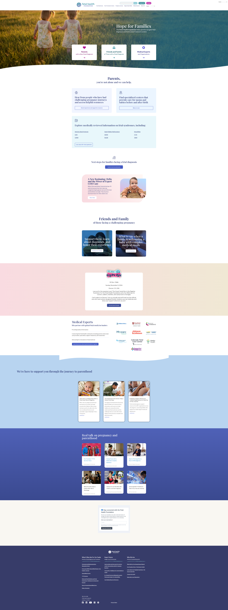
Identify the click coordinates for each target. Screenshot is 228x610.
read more (82, 415)
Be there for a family (97, 250)
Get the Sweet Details (114, 305)
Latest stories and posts (114, 167)
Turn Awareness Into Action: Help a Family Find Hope (114, 399)
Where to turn (136, 108)
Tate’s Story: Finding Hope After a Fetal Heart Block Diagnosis (89, 399)
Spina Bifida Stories (86, 573)
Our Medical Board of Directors (111, 579)
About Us (143, 5)
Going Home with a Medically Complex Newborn (111, 460)
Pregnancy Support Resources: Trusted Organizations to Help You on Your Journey (139, 400)
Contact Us (142, 3)
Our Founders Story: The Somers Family (136, 567)
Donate (148, 3)
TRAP (135, 137)
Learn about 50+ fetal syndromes (84, 144)
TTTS (135, 134)
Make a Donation (85, 588)
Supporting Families (128, 5)
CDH (76, 134)
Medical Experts (136, 5)
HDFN (106, 134)
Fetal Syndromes (99, 5)
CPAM (76, 137)
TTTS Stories (85, 576)
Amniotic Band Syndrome (81, 131)
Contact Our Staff (131, 574)
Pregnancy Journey (119, 5)
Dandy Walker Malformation (112, 131)
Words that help (131, 251)
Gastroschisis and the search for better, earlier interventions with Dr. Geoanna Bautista (113, 566)
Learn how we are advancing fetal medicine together (85, 344)
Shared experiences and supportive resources (92, 108)
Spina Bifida (137, 131)
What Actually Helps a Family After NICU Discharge (90, 488)
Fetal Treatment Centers (109, 5)
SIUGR (106, 137)
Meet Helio (92, 197)
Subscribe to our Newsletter (133, 577)
